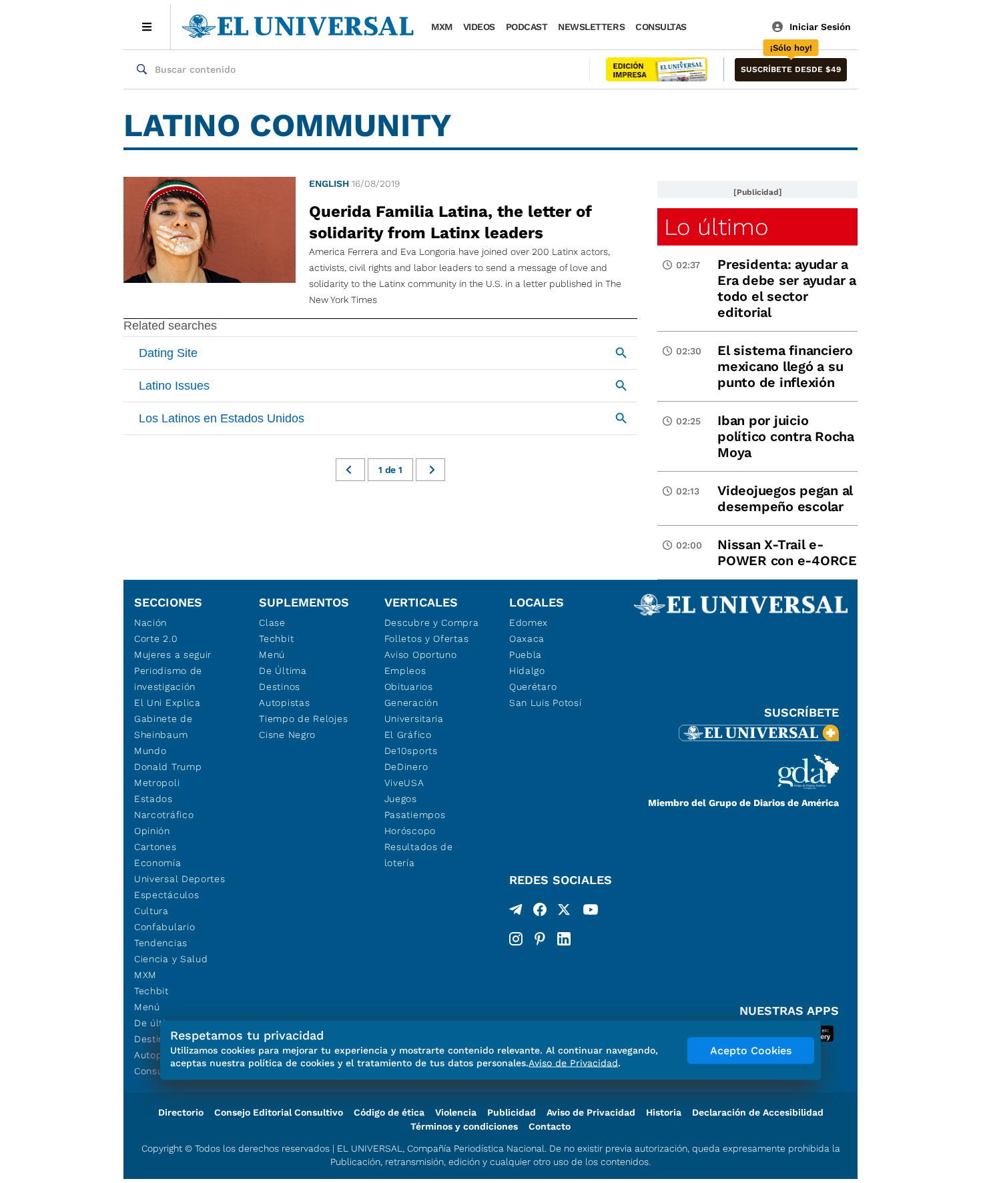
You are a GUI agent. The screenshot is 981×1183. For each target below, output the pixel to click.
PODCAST (527, 26)
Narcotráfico (164, 814)
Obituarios (408, 686)
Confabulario (164, 926)
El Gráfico (408, 734)
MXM (441, 26)
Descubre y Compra (431, 622)
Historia (663, 1112)
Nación (150, 622)
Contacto (550, 1126)
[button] (791, 69)
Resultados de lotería (418, 854)
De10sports (411, 750)
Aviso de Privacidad (591, 1112)
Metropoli (157, 782)
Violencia (455, 1112)
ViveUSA (404, 782)
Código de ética (389, 1112)
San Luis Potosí (545, 702)
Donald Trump (168, 766)
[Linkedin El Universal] (564, 938)
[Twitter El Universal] (564, 912)
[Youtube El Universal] (590, 912)
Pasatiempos (415, 814)
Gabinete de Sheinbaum (163, 726)
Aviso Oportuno (420, 654)
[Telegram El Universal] (516, 912)
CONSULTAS (661, 26)
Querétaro (533, 686)
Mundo (150, 750)
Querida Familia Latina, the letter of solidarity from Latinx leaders (450, 222)
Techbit (151, 990)
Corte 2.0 (156, 638)
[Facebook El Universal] (540, 912)
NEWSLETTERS (591, 26)
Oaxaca (527, 638)
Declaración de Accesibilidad (758, 1112)
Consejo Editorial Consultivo (278, 1112)
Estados (153, 798)
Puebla (525, 654)
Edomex (528, 622)
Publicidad (511, 1112)
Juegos (400, 798)
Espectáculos (166, 894)
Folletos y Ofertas (426, 638)
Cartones (155, 846)
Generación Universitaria (414, 710)
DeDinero (406, 766)
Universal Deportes (180, 878)
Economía (158, 862)
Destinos (279, 686)
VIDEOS (479, 26)
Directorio (181, 1112)
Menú (147, 1007)
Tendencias (161, 942)
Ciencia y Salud (171, 958)
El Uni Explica (167, 702)
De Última (282, 670)
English (329, 183)
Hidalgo (527, 670)
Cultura (151, 910)
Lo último (716, 227)
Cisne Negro (287, 734)
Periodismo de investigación (168, 678)
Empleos (405, 670)
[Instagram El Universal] (516, 938)
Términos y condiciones (464, 1126)
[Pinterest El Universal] (540, 938)
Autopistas (284, 702)
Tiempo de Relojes (303, 718)
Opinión (152, 830)
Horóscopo (410, 830)
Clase (272, 622)
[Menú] (147, 26)
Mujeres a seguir (173, 654)
